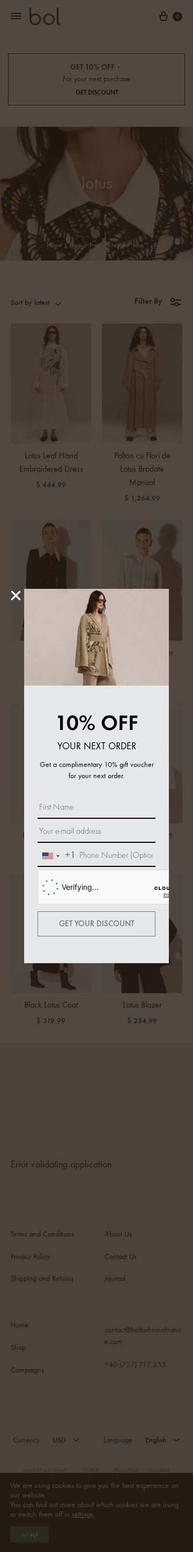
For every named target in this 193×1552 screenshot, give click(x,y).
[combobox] (57, 856)
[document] (96, 776)
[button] (16, 595)
